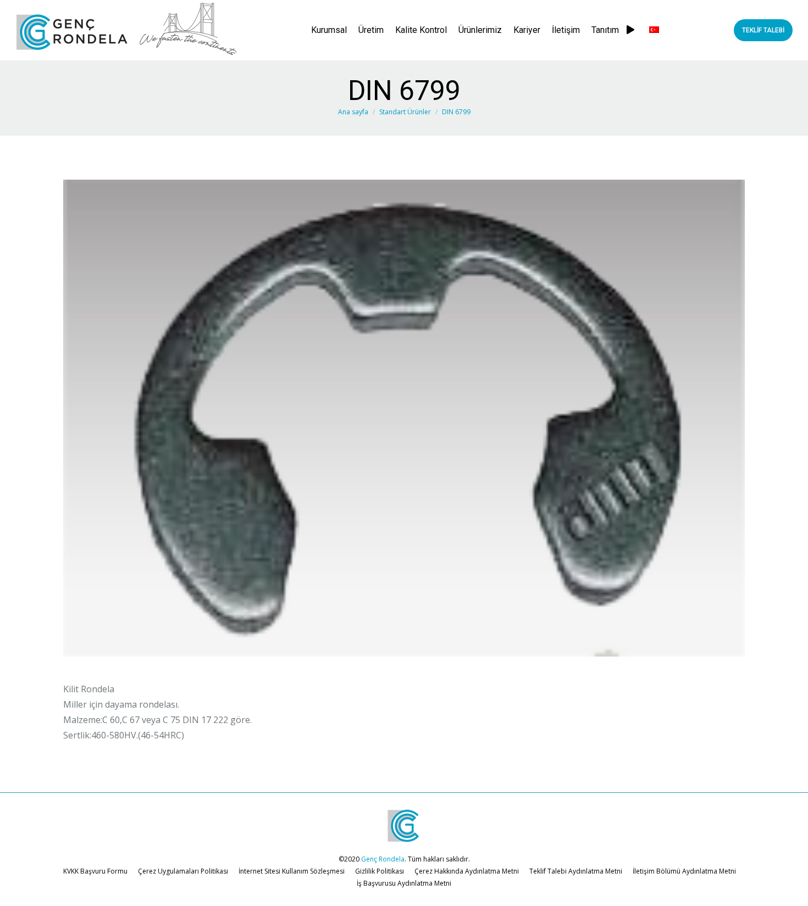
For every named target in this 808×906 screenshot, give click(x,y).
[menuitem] (329, 30)
